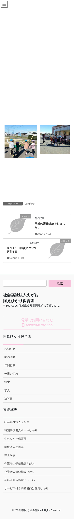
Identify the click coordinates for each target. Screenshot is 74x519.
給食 (7, 381)
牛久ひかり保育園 (15, 438)
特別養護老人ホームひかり (20, 430)
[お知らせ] (17, 222)
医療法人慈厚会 (14, 447)
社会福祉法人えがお (16, 422)
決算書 (8, 398)
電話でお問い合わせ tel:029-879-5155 (37, 322)
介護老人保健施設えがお (19, 463)
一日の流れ (11, 373)
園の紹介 (9, 357)
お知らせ (30, 203)
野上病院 (9, 455)
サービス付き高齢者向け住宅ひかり (26, 488)
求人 (7, 390)
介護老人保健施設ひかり (19, 471)
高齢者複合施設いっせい (19, 480)
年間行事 (9, 365)
